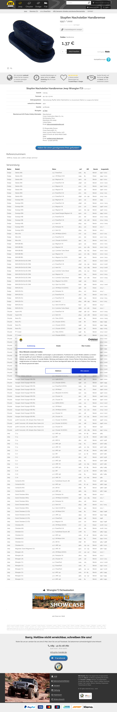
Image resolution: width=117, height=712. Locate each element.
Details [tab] (58, 346)
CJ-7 (16, 450)
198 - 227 (86, 311)
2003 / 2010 (103, 335)
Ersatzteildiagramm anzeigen (72, 29)
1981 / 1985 (103, 474)
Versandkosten (18, 81)
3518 (80, 430)
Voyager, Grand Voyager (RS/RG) (25, 403)
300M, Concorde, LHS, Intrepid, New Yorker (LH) (29, 420)
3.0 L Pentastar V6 (57, 494)
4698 (80, 183)
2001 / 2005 (103, 365)
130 (85, 179)
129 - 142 (86, 545)
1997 (101, 426)
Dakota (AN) (18, 172)
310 (85, 305)
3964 (80, 491)
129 (85, 491)
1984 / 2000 (103, 535)
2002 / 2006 (103, 562)
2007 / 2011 (103, 233)
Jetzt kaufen (74, 51)
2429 (80, 386)
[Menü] (91, 694)
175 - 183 (86, 250)
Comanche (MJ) (19, 481)
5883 (80, 250)
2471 (80, 437)
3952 (80, 240)
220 (85, 227)
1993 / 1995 (103, 515)
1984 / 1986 (103, 542)
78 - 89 (86, 433)
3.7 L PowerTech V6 (58, 193)
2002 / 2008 (103, 264)
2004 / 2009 (103, 216)
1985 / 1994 (103, 531)
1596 (80, 318)
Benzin (95, 172)
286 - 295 (87, 301)
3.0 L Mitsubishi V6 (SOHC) (60, 376)
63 (84, 481)
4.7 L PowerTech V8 (58, 183)
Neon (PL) (18, 318)
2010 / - (102, 308)
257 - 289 (86, 267)
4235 (80, 443)
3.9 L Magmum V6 (57, 179)
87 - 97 (86, 484)
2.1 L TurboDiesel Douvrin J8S (61, 481)
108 (85, 440)
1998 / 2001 (103, 423)
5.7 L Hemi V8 (56, 223)
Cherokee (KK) (19, 525)
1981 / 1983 (103, 470)
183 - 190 (86, 210)
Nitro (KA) (18, 233)
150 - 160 (87, 247)
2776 (80, 410)
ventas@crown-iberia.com (55, 138)
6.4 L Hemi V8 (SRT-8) (58, 305)
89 (85, 172)
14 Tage (45, 111)
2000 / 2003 (103, 203)
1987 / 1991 (103, 548)
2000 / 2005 (104, 318)
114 (85, 426)
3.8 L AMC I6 (56, 440)
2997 (80, 494)
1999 (101, 199)
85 (85, 176)
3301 (80, 396)
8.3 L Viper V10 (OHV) (58, 284)
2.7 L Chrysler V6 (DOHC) (59, 420)
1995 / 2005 (103, 328)
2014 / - (102, 305)
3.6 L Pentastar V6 (57, 227)
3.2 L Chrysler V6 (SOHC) (59, 423)
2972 (80, 376)
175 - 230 (86, 264)
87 (84, 389)
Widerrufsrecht (58, 699)
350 (85, 508)
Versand (56, 685)
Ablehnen (58, 371)
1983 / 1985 (103, 467)
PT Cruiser (18, 332)
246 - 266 (87, 315)
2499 (80, 176)
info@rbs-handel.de (58, 652)
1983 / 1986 (103, 450)
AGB (55, 676)
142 (85, 515)
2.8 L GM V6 (55, 487)
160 (85, 193)
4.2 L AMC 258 (56, 443)
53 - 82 (86, 437)
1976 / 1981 (103, 447)
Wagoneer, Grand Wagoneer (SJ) (25, 548)
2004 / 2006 (103, 284)
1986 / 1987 (103, 487)
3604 (80, 227)
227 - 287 (86, 308)
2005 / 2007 (103, 410)
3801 (80, 440)
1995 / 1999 (103, 321)
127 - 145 (86, 548)
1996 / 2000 (103, 352)
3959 (80, 515)
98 (85, 328)
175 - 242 (86, 271)
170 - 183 (86, 254)
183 (85, 274)
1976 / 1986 (103, 460)
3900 (80, 179)
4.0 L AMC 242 (56, 491)
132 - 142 (86, 569)
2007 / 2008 (103, 260)
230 (85, 281)
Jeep (20, 6)
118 (85, 396)
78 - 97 (86, 535)
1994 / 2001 (103, 538)
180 (85, 288)
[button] (93, 7)
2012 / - (102, 508)
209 (85, 555)
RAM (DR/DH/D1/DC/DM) (23, 260)
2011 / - (102, 227)
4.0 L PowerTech (57, 518)
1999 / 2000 (103, 176)
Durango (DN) (19, 199)
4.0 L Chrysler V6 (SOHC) (59, 240)
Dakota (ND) (18, 193)
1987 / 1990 (103, 579)
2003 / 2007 (103, 271)
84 (85, 443)
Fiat (45, 6)
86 (85, 321)
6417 (80, 305)
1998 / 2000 (103, 206)
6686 (80, 277)
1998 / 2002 (103, 189)
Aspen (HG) (18, 311)
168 (85, 423)
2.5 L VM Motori (57, 389)
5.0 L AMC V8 (56, 447)
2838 (80, 487)
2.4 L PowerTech (57, 562)
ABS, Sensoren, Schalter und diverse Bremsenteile (69, 11)
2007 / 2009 (103, 277)
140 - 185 (86, 498)
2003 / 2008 (103, 267)
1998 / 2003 (103, 210)
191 (85, 240)
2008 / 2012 (103, 525)
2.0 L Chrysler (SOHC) (58, 328)
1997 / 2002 (103, 172)
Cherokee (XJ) (19, 531)
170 (85, 183)
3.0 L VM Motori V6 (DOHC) (60, 288)
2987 (80, 288)
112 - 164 (86, 447)
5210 (80, 186)
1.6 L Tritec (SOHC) (57, 318)
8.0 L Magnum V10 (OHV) (59, 257)
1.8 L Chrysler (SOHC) (58, 321)
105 (85, 376)
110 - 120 (86, 410)
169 (85, 494)
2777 (80, 233)
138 (85, 518)
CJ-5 (16, 433)
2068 (80, 481)
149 (85, 420)
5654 (80, 223)
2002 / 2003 (103, 274)
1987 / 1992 (103, 491)
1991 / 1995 (103, 576)
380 (85, 284)
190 (85, 189)
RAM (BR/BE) (19, 244)
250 (85, 223)
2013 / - (102, 288)
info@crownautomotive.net (55, 124)
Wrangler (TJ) (34, 11)
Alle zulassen (84, 371)
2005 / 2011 (103, 193)
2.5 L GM (54, 437)
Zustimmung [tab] (31, 346)
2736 (80, 420)
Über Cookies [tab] (86, 346)
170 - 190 (86, 196)
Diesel (94, 176)
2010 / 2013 (103, 301)
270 (85, 213)
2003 (101, 281)
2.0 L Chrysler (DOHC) (58, 325)
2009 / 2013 (103, 298)
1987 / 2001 (103, 545)
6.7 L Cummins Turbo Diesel (60, 277)
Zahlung (56, 690)
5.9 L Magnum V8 (57, 189)
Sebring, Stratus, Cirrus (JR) (23, 376)
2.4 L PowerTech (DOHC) (59, 386)
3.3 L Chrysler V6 (57, 396)
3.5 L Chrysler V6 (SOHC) (59, 430)
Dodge (38, 6)
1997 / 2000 (103, 186)
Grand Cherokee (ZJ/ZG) (22, 511)
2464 (80, 172)
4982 (80, 447)
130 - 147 (86, 552)
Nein (107, 51)
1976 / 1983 (103, 443)
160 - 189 (86, 430)
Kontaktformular (100, 59)
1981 (101, 477)
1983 (101, 433)
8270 (80, 284)
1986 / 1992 (103, 481)
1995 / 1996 (103, 511)
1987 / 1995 (103, 572)
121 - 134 (86, 399)
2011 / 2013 (103, 504)
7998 (80, 257)
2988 (80, 498)
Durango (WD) (19, 227)
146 (85, 559)
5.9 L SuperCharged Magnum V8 (62, 213)
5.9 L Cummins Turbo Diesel (60, 250)
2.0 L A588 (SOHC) (57, 379)
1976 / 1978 (103, 440)
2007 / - (102, 552)
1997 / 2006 (103, 569)
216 (85, 501)
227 (85, 291)
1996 (80, 325)
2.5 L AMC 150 (56, 433)
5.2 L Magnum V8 (57, 186)
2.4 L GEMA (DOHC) (58, 403)
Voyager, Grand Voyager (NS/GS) (25, 379)
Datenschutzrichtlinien (60, 681)
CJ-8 (16, 467)
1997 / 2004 (103, 430)
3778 (80, 399)
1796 (80, 321)
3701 (80, 193)
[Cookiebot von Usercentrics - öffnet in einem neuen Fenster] (90, 339)
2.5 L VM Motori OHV (58, 176)
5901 (80, 189)
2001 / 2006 (103, 362)
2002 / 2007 (103, 403)
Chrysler (29, 6)
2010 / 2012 (103, 294)
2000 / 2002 (103, 183)
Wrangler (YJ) (19, 572)
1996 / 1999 (103, 349)
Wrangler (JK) (19, 552)
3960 (80, 569)
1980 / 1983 (103, 437)
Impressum (57, 695)
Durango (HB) (19, 216)
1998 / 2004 (103, 420)
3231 (80, 423)
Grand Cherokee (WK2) (22, 494)
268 (85, 504)
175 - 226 (86, 220)
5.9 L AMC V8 (56, 548)
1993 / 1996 (103, 521)
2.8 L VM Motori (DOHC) (59, 233)
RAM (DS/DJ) (19, 288)
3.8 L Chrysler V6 (57, 399)
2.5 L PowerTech (45, 11)
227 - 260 (86, 277)
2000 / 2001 (103, 244)
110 (85, 325)
